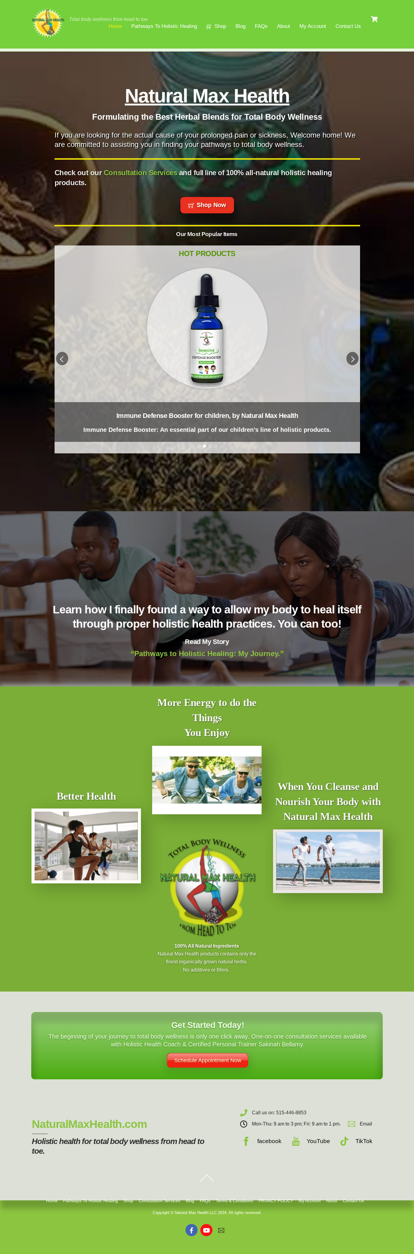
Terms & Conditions (234, 1200)
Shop (219, 26)
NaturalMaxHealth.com (89, 1124)
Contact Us (348, 26)
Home (115, 26)
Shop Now (211, 205)
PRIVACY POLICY (276, 1200)
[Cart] (374, 19)
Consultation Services (140, 172)
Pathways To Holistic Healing (164, 26)
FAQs (261, 26)
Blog (240, 26)
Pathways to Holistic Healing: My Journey (206, 653)
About (283, 26)
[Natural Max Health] (48, 37)
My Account (312, 26)
